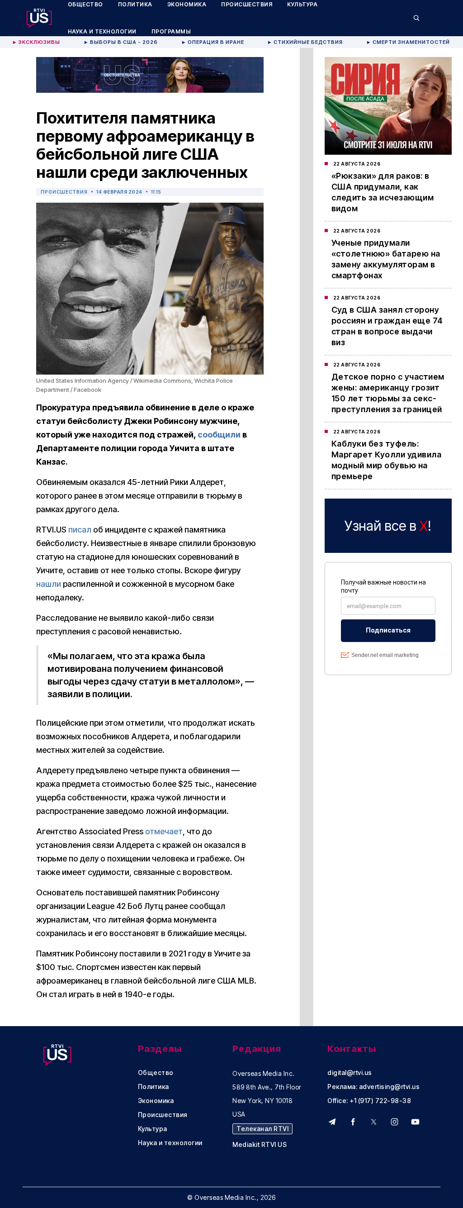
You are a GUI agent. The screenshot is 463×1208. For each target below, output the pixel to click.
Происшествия (64, 192)
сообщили (219, 434)
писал (79, 529)
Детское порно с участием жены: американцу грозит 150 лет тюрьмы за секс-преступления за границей (387, 393)
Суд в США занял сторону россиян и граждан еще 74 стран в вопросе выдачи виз (387, 326)
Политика (153, 1086)
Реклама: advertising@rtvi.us (373, 1086)
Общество (156, 1072)
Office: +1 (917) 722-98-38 (369, 1100)
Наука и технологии (102, 31)
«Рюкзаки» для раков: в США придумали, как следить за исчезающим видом (382, 192)
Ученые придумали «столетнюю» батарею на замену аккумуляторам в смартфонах (385, 259)
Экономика (156, 1100)
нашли (48, 584)
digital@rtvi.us (349, 1072)
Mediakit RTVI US (259, 1144)
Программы (171, 31)
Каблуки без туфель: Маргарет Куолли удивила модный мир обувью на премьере (386, 460)
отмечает (164, 831)
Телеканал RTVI (262, 1128)
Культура (152, 1128)
